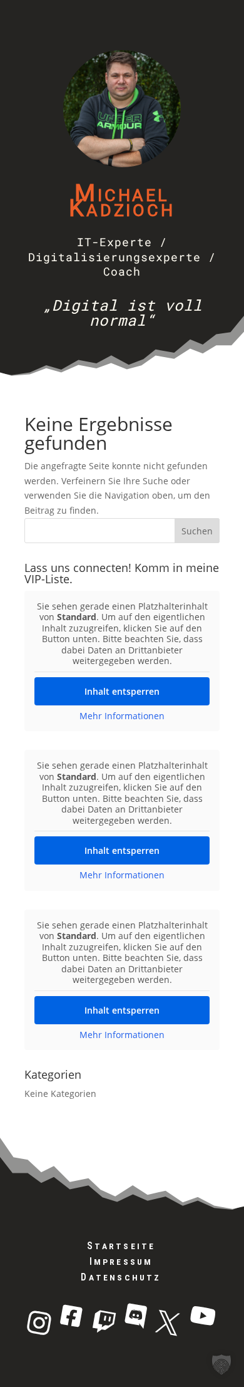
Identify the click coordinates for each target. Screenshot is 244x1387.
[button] (221, 1364)
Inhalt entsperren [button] (122, 691)
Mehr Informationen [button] (122, 716)
